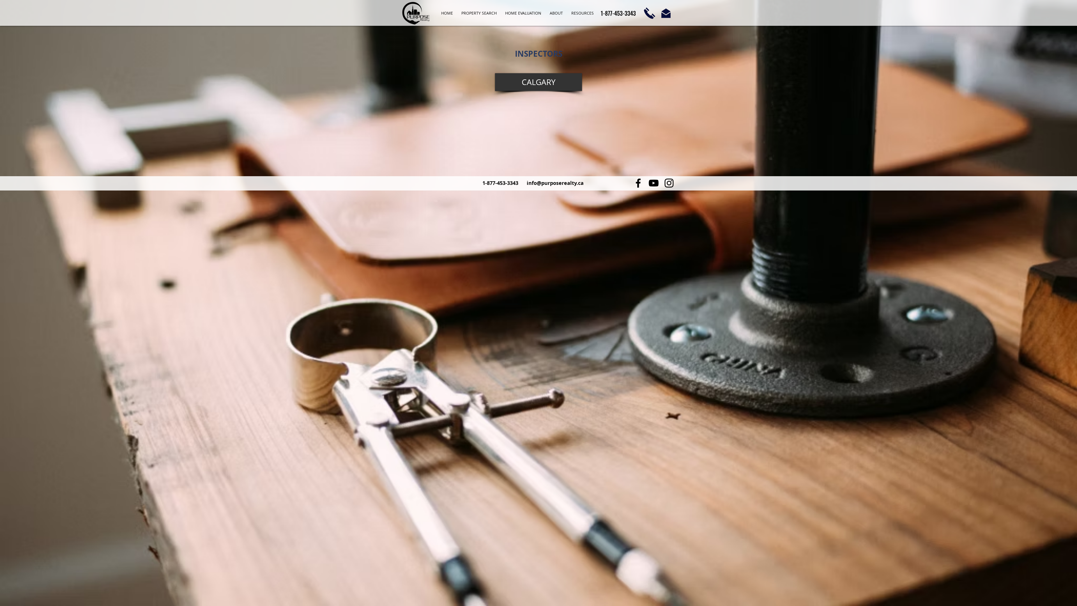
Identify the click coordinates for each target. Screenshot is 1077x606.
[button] (556, 13)
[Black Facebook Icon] (638, 183)
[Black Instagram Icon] (669, 183)
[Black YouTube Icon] (654, 183)
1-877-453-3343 (501, 183)
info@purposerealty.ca (555, 183)
